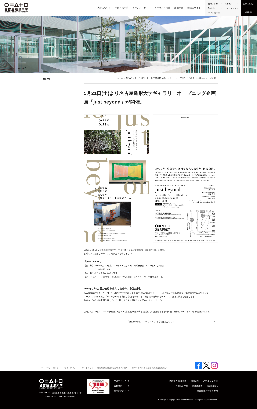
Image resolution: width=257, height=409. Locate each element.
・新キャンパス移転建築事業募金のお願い (148, 368)
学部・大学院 (121, 7)
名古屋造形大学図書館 (207, 391)
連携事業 (178, 7)
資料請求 (249, 12)
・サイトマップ (86, 368)
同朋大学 (195, 381)
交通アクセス (214, 4)
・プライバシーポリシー (50, 368)
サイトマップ (230, 8)
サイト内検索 (214, 13)
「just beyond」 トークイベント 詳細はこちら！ (151, 321)
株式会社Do (212, 386)
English (211, 8)
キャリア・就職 (162, 7)
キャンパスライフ (141, 7)
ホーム (120, 78)
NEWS (129, 78)
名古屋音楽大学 (210, 381)
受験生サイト (194, 7)
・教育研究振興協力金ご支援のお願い (111, 368)
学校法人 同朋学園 (178, 381)
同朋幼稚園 (197, 386)
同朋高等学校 (181, 386)
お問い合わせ (249, 4)
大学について (104, 7)
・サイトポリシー (70, 368)
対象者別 (228, 4)
